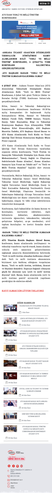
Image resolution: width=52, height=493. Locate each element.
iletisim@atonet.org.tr (16, 480)
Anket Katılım (13, 487)
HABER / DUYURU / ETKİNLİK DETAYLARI (27, 9)
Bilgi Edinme (14, 483)
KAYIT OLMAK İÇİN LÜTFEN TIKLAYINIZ (23, 290)
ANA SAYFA (6, 9)
